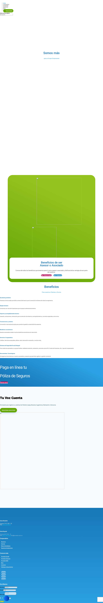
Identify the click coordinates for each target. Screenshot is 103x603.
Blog (4, 8)
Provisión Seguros (5, 558)
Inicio (4, 3)
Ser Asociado (46, 275)
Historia (3, 543)
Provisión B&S (4, 560)
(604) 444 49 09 (7, 524)
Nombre (2, 587)
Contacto (3, 565)
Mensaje (2, 594)
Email (1, 590)
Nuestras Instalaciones (7, 548)
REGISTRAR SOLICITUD (8, 410)
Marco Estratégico (5, 546)
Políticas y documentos (7, 567)
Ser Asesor (57, 275)
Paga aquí (4, 383)
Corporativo (6, 4)
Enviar (1, 601)
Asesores (5, 7)
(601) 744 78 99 (7, 535)
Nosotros (3, 541)
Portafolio (5, 5)
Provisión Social (5, 556)
